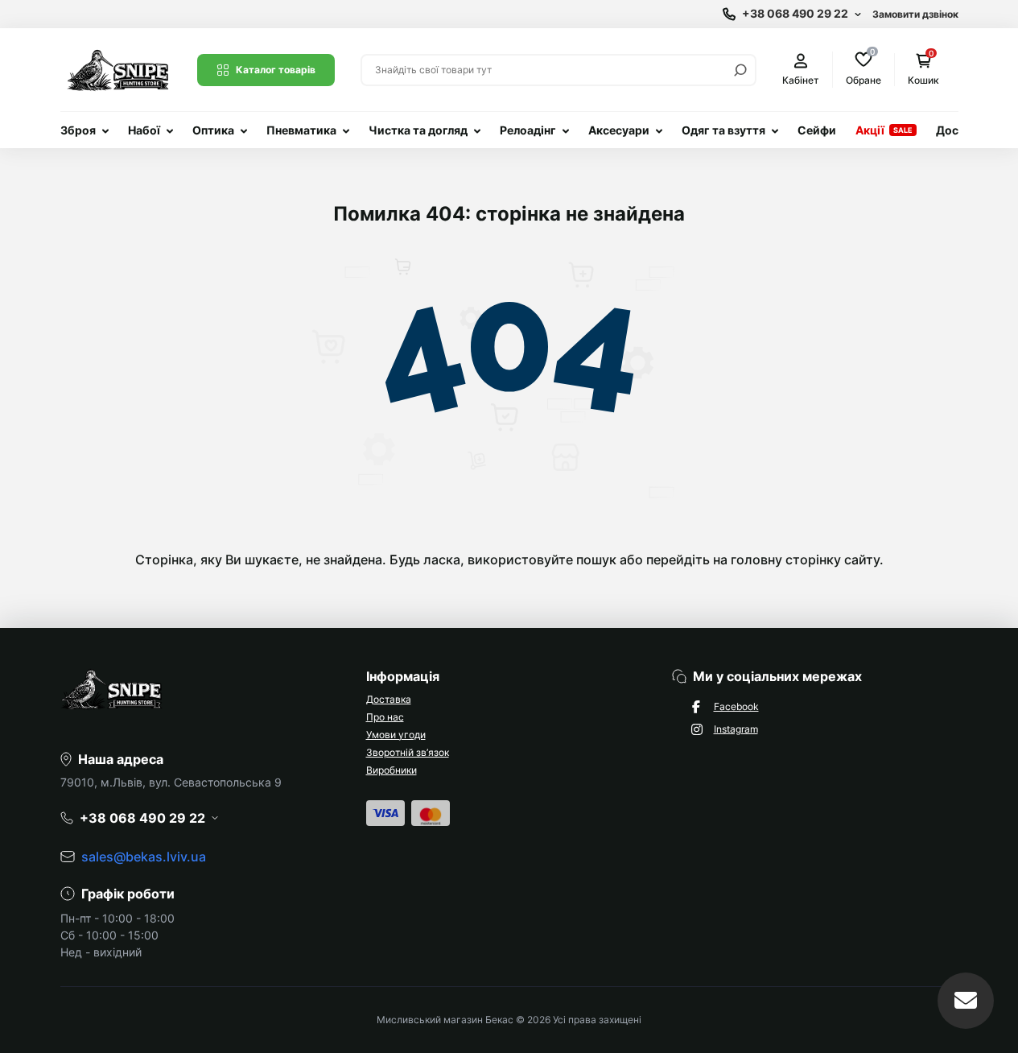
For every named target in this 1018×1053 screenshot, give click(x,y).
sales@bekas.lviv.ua (143, 857)
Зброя (78, 130)
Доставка (388, 699)
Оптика (213, 130)
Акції (869, 130)
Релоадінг (528, 130)
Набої (144, 130)
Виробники (391, 770)
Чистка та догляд (418, 130)
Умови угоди (396, 735)
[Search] (740, 70)
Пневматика (301, 130)
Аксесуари (618, 130)
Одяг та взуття (723, 130)
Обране (863, 69)
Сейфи (817, 130)
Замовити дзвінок (915, 14)
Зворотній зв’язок (407, 752)
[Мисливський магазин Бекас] (119, 68)
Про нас (385, 717)
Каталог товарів (275, 70)
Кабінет (800, 80)
